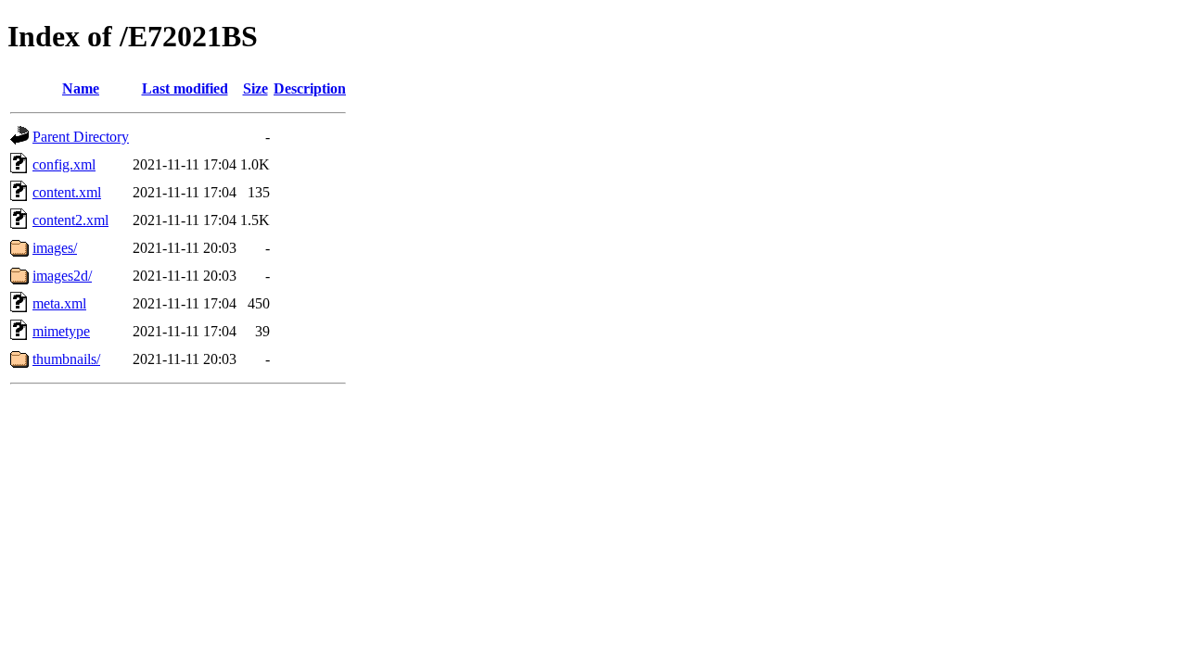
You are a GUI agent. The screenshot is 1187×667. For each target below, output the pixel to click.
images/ (54, 248)
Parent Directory (80, 137)
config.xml (64, 164)
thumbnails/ (66, 359)
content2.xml (70, 220)
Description (310, 88)
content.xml (66, 192)
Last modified (185, 88)
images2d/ (62, 275)
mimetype (61, 331)
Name (80, 88)
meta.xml (59, 303)
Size (255, 88)
